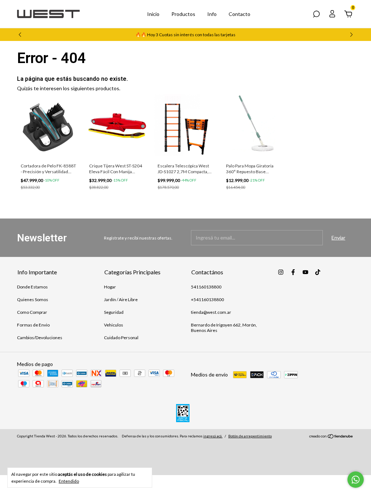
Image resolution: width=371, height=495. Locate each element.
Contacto (239, 14)
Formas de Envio (33, 325)
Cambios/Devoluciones (39, 337)
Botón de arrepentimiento (250, 436)
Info (212, 14)
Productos (183, 14)
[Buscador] (316, 15)
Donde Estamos (32, 287)
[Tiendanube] (331, 437)
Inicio (153, 14)
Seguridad (114, 312)
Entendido (69, 481)
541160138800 (206, 287)
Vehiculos (113, 325)
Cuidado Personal (121, 337)
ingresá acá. (212, 436)
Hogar (110, 287)
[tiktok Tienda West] (318, 272)
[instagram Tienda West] (281, 272)
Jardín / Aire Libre (121, 299)
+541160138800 (207, 299)
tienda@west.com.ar (211, 312)
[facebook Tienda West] (293, 272)
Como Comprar (32, 312)
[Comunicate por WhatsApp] (355, 479)
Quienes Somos (32, 299)
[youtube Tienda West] (305, 272)
